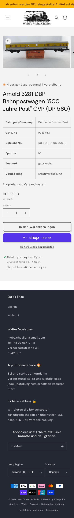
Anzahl (7, 205)
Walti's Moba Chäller (29, 499)
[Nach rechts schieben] (45, 75)
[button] (7, 18)
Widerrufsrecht (29, 504)
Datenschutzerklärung (53, 504)
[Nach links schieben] (28, 75)
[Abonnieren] (62, 446)
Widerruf (13, 315)
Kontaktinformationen (31, 510)
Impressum (52, 510)
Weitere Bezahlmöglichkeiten (37, 246)
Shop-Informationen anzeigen (26, 267)
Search (12, 306)
